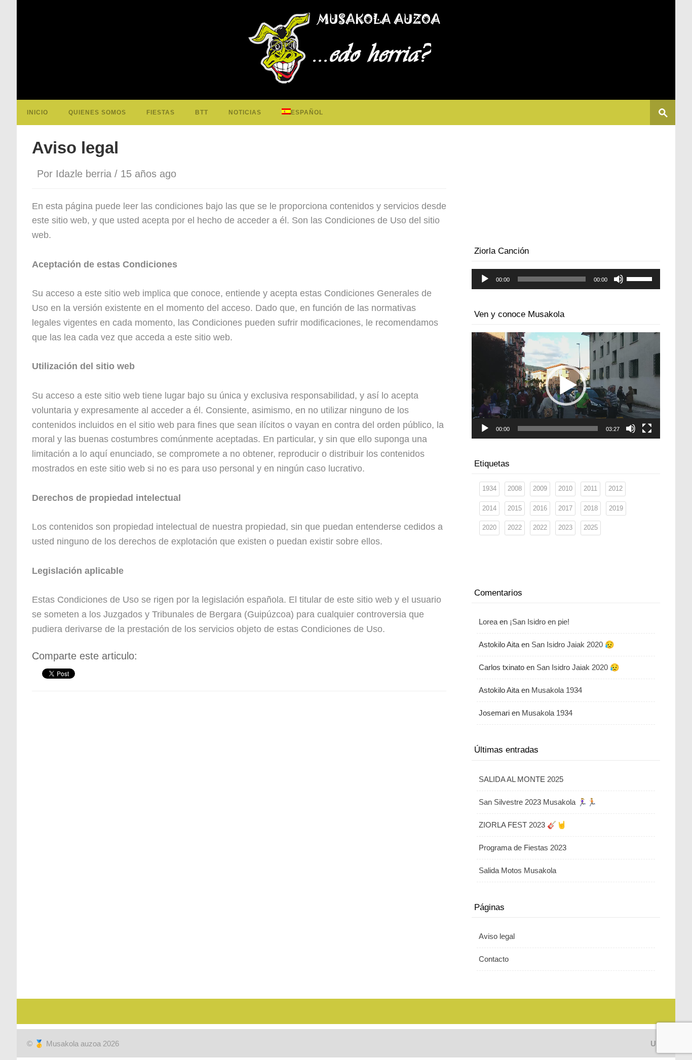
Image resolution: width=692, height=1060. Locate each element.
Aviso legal (497, 936)
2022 (515, 527)
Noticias (244, 112)
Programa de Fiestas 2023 (522, 847)
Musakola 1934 (556, 690)
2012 (615, 488)
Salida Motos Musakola (517, 870)
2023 (565, 527)
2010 (565, 488)
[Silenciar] (618, 279)
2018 (591, 508)
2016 (540, 508)
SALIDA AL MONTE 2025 (521, 779)
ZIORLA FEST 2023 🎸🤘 (522, 824)
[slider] (641, 278)
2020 (489, 527)
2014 (489, 508)
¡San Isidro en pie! (539, 621)
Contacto (494, 959)
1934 (489, 488)
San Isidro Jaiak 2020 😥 (572, 644)
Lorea (488, 621)
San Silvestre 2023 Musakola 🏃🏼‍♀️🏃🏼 (538, 802)
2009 (540, 488)
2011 (590, 488)
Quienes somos (97, 112)
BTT (201, 112)
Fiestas (160, 112)
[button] (566, 385)
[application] (566, 279)
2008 (515, 488)
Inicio (37, 112)
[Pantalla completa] (647, 428)
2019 (616, 508)
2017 (565, 508)
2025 (591, 527)
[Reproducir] (485, 279)
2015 (515, 508)
